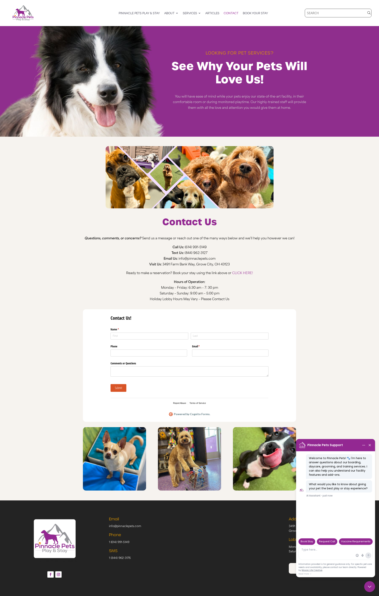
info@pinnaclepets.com (197, 258)
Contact (231, 13)
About (169, 13)
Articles (212, 13)
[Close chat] (369, 586)
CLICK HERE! (242, 272)
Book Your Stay (255, 13)
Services (190, 13)
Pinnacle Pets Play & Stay (139, 13)
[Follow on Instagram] (58, 574)
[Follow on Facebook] (50, 574)
